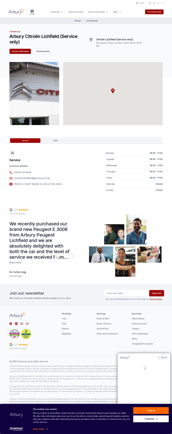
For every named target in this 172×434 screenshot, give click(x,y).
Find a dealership (140, 333)
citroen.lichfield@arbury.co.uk (31, 178)
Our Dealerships (154, 12)
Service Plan (103, 328)
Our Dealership (92, 21)
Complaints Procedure (142, 343)
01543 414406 (22, 172)
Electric (65, 328)
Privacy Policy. (156, 299)
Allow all (151, 410)
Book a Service (104, 323)
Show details (38, 429)
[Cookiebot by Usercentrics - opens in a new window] (16, 429)
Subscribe (156, 293)
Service (25, 140)
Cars (64, 318)
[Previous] (57, 256)
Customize (149, 419)
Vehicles (77, 21)
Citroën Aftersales (20, 51)
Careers (135, 328)
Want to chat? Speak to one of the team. (38, 183)
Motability (66, 333)
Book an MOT (103, 318)
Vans (64, 323)
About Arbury (138, 318)
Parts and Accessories (107, 333)
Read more (15, 262)
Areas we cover (139, 323)
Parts (55, 140)
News (134, 338)
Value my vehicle (75, 12)
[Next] (71, 256)
